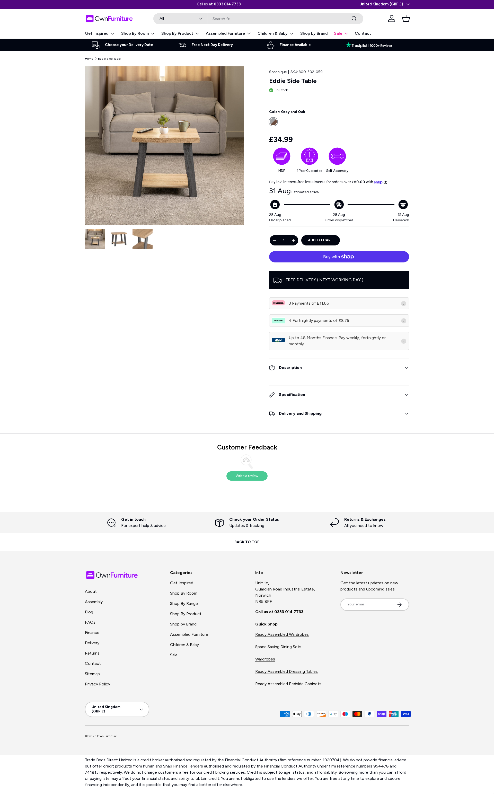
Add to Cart (320, 240)
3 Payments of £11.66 (309, 303)
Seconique (278, 72)
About (91, 591)
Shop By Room (135, 33)
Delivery (92, 642)
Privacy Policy (97, 684)
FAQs (90, 622)
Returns (92, 653)
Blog (89, 612)
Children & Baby (273, 33)
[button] (406, 18)
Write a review (247, 476)
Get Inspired (97, 33)
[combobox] (258, 18)
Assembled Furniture (225, 33)
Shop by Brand (314, 33)
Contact (363, 33)
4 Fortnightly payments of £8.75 (319, 320)
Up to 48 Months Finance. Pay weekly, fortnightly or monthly (337, 340)
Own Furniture (107, 736)
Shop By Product (177, 33)
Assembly (94, 601)
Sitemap (92, 673)
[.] (372, 45)
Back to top (247, 542)
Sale (338, 33)
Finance (92, 632)
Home (89, 58)
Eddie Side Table (109, 58)
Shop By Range (184, 603)
